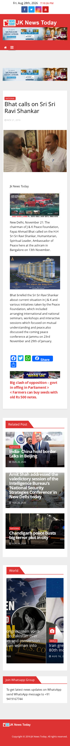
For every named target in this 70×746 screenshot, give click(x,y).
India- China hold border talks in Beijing (32, 453)
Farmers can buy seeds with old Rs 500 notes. (33, 394)
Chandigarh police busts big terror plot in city (32, 535)
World (13, 626)
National (10, 98)
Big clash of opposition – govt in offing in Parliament (33, 385)
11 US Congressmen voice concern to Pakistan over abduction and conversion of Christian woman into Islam (33, 640)
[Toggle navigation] (12, 47)
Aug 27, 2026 (20, 656)
